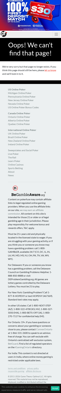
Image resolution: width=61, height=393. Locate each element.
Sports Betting (15, 168)
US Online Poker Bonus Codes (23, 107)
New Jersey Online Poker (21, 100)
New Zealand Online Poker (21, 140)
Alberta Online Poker (19, 120)
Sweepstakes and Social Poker (23, 150)
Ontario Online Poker (19, 116)
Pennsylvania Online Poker (22, 96)
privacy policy (33, 368)
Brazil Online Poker (18, 137)
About (11, 171)
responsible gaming (16, 371)
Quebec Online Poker (19, 124)
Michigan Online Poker (19, 93)
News (11, 175)
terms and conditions (17, 368)
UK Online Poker (16, 133)
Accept (55, 388)
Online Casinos (16, 164)
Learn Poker (14, 161)
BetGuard (13, 343)
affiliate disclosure (33, 371)
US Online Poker (17, 89)
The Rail (12, 157)
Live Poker (13, 153)
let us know (50, 70)
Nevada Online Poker (19, 103)
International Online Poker (22, 130)
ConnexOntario (44, 329)
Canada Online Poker (19, 113)
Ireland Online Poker (18, 144)
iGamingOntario (23, 347)
